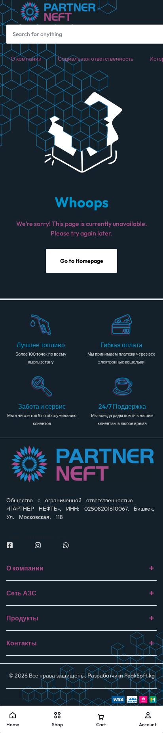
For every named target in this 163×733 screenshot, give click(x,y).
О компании (26, 58)
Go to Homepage (81, 260)
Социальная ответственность (95, 58)
